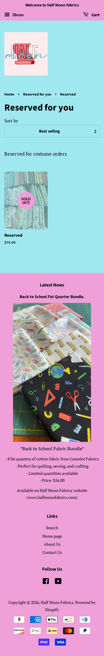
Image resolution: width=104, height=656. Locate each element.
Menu (17, 14)
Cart (95, 15)
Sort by (11, 121)
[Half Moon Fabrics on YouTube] (58, 582)
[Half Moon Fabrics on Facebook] (45, 582)
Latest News (52, 285)
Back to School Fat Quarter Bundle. (52, 297)
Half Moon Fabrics (57, 602)
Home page (52, 536)
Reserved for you (37, 94)
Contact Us (52, 552)
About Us (52, 544)
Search (52, 527)
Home (9, 94)
